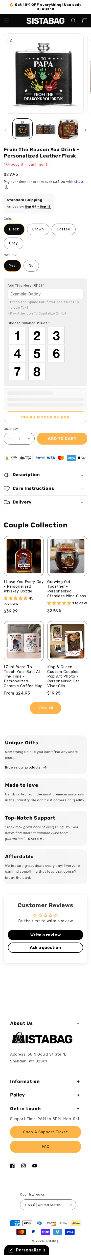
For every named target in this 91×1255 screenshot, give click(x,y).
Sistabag (52, 1241)
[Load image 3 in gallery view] (68, 129)
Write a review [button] (45, 934)
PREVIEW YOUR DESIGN (45, 417)
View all (45, 708)
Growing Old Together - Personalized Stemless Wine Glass (66, 588)
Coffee (63, 229)
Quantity (11, 429)
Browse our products (22, 767)
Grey (13, 243)
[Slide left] (5, 130)
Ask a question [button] (45, 947)
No (31, 265)
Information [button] (25, 1081)
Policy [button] (17, 1095)
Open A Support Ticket (45, 1132)
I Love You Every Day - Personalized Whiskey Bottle (24, 586)
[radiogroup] (45, 353)
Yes (12, 265)
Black (14, 229)
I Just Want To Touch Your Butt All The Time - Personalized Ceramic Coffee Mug (23, 676)
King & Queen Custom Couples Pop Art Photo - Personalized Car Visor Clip (63, 676)
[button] (6, 20)
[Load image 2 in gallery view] (45, 129)
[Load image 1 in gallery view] (22, 129)
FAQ (46, 1146)
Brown (38, 229)
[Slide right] (85, 130)
